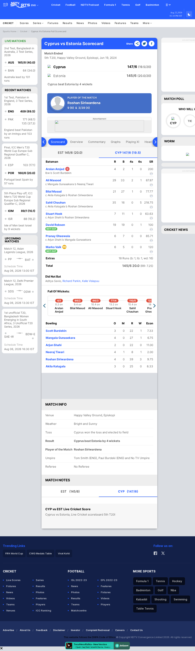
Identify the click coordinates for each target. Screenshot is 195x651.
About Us (25, 630)
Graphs (116, 142)
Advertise (8, 630)
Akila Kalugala (56, 366)
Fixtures (53, 23)
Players (40, 604)
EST (70, 152)
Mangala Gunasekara (60, 338)
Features (120, 23)
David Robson (55, 225)
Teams (134, 23)
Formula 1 (110, 4)
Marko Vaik (56, 247)
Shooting (160, 599)
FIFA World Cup (14, 553)
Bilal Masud (54, 191)
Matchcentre (78, 610)
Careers (120, 630)
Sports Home (9, 31)
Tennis (125, 4)
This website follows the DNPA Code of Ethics (90, 637)
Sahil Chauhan (56, 202)
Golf (137, 4)
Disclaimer (59, 630)
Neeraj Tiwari (55, 352)
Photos (92, 23)
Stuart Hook (54, 214)
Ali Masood (53, 180)
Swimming (180, 599)
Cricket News (176, 230)
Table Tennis (145, 608)
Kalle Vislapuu (90, 281)
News (80, 23)
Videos (105, 23)
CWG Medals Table (40, 553)
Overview (76, 142)
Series (37, 23)
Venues (10, 610)
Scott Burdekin (56, 331)
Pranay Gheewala (58, 236)
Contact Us (136, 630)
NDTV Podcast (90, 4)
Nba (173, 590)
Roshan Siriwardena (60, 359)
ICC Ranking (43, 610)
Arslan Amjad (57, 169)
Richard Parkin (71, 281)
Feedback (41, 630)
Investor (75, 630)
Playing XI (132, 142)
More (146, 23)
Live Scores (13, 580)
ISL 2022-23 (79, 580)
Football (70, 4)
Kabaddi (141, 599)
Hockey (177, 581)
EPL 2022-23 (109, 580)
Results (67, 23)
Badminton (152, 4)
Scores (24, 23)
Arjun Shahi (54, 345)
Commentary (96, 142)
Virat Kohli (64, 553)
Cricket (55, 4)
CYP (128, 152)
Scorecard (58, 142)
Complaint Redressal (97, 630)
